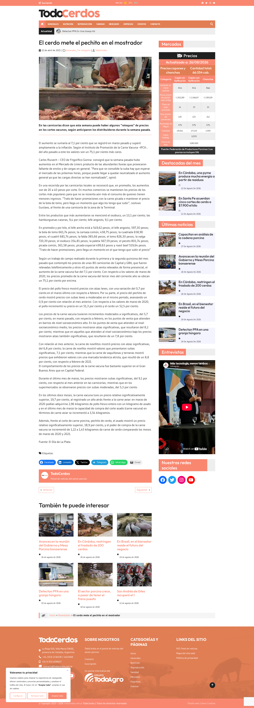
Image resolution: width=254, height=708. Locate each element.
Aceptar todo (57, 695)
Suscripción (47, 3)
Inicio (52, 615)
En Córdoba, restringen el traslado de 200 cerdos (94, 545)
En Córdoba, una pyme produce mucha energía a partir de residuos (197, 176)
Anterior (47, 489)
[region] (38, 685)
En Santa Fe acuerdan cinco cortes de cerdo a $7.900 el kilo (195, 201)
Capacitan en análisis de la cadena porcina (196, 236)
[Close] (67, 670)
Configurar (18, 695)
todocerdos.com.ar (73, 703)
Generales (71, 50)
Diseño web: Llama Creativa (201, 703)
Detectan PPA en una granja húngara (54, 593)
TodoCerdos (101, 50)
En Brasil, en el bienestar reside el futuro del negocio (134, 545)
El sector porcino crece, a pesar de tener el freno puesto (94, 595)
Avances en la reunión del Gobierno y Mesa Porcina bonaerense (54, 545)
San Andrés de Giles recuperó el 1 (131, 593)
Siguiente (142, 489)
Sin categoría (83, 50)
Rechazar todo (37, 695)
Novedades (64, 615)
